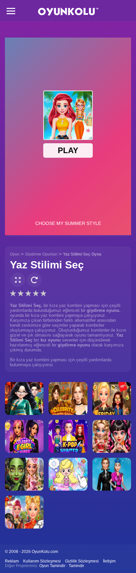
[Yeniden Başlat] (34, 280)
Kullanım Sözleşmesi (42, 561)
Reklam (12, 561)
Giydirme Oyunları (41, 254)
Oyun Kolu (68, 12)
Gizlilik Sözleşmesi (82, 561)
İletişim (109, 561)
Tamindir (76, 565)
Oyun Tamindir (52, 565)
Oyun (14, 254)
